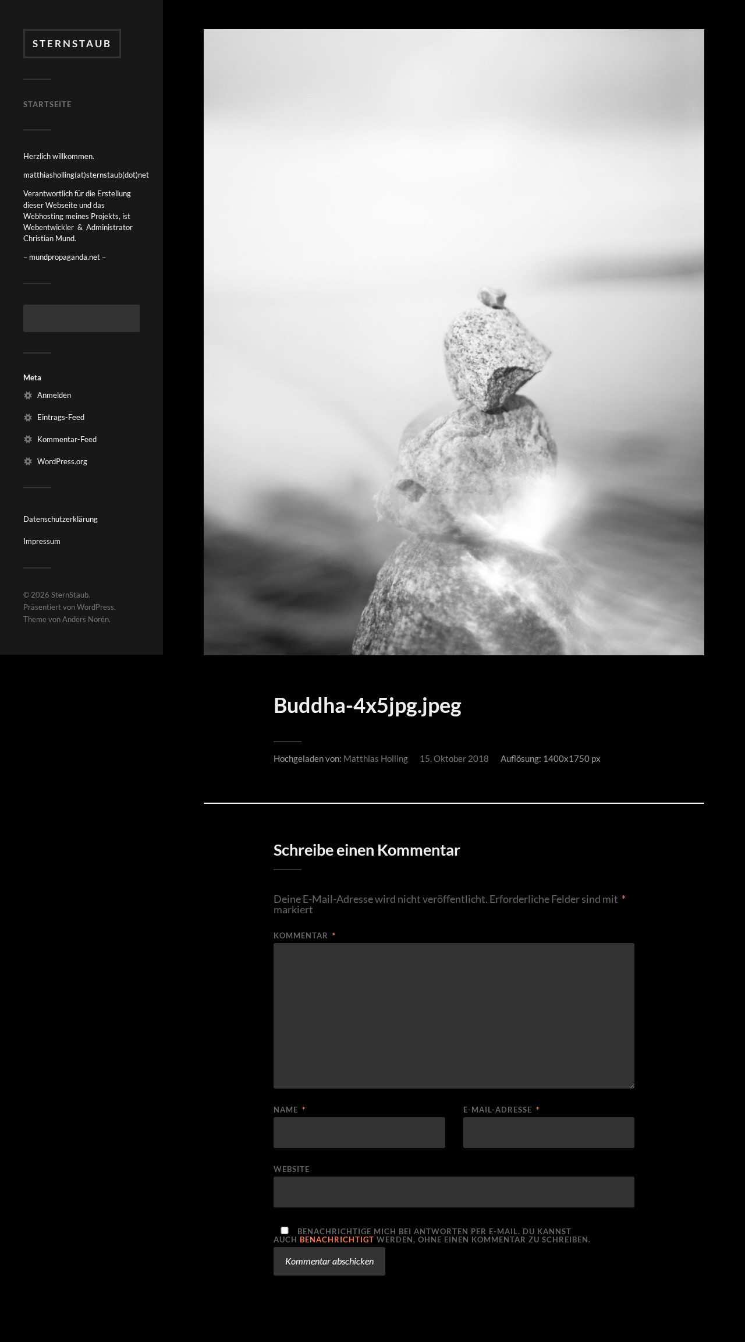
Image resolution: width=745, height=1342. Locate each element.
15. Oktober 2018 (454, 758)
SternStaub (72, 43)
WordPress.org (62, 461)
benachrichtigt (337, 1239)
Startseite (47, 104)
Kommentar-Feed (67, 439)
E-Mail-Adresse (501, 1110)
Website (292, 1168)
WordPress (95, 607)
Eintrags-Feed (60, 417)
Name (290, 1110)
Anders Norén (85, 619)
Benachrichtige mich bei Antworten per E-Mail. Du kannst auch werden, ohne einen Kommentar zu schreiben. (432, 1235)
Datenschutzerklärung (60, 519)
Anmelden (54, 395)
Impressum (42, 541)
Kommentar (305, 936)
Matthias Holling (375, 758)
